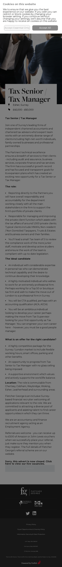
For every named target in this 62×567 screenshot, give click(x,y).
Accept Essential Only (17, 27)
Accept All (45, 27)
